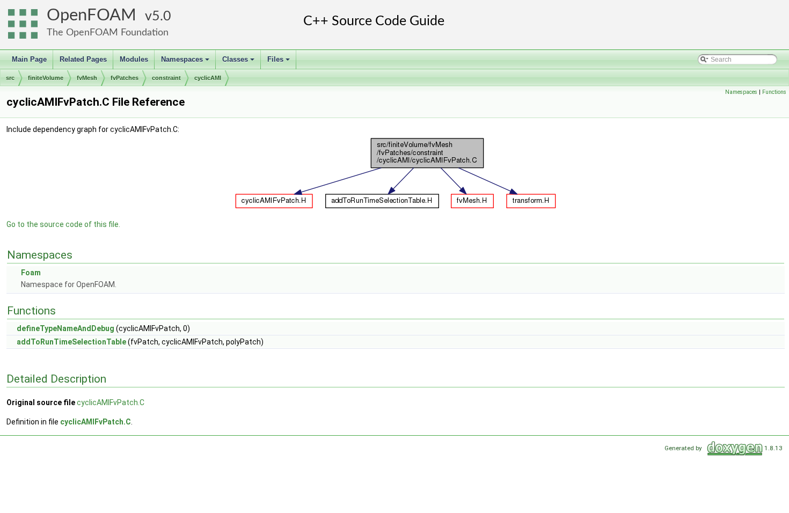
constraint (166, 78)
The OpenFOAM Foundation (108, 32)
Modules (134, 59)
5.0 (161, 16)
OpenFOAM (91, 15)
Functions (774, 92)
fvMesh (87, 78)
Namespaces (186, 62)
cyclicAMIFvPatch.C (110, 402)
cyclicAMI (207, 78)
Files (279, 62)
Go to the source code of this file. (63, 224)
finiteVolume (45, 78)
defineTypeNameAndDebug (65, 328)
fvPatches (124, 78)
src (10, 78)
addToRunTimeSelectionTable (71, 342)
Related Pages (83, 59)
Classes (239, 62)
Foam (31, 272)
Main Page (29, 59)
